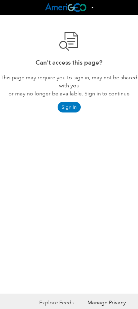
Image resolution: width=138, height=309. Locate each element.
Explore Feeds (56, 302)
